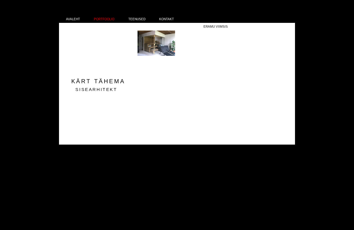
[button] (156, 43)
